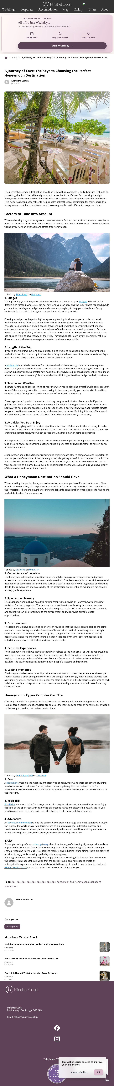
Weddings (8, 9)
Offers (92, 9)
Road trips (9, 804)
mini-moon (12, 365)
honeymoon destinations (88, 881)
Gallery (78, 9)
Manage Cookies (79, 1072)
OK (98, 1072)
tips (14, 881)
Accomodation (48, 9)
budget (83, 301)
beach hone (12, 782)
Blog (14, 57)
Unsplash (36, 294)
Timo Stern (21, 294)
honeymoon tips (65, 881)
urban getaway (40, 844)
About (105, 9)
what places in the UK (15, 867)
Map (66, 9)
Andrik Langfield (24, 775)
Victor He (20, 569)
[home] (6, 57)
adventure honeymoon (20, 822)
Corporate (26, 9)
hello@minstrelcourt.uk (26, 1016)
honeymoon (10, 886)
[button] (12, 926)
